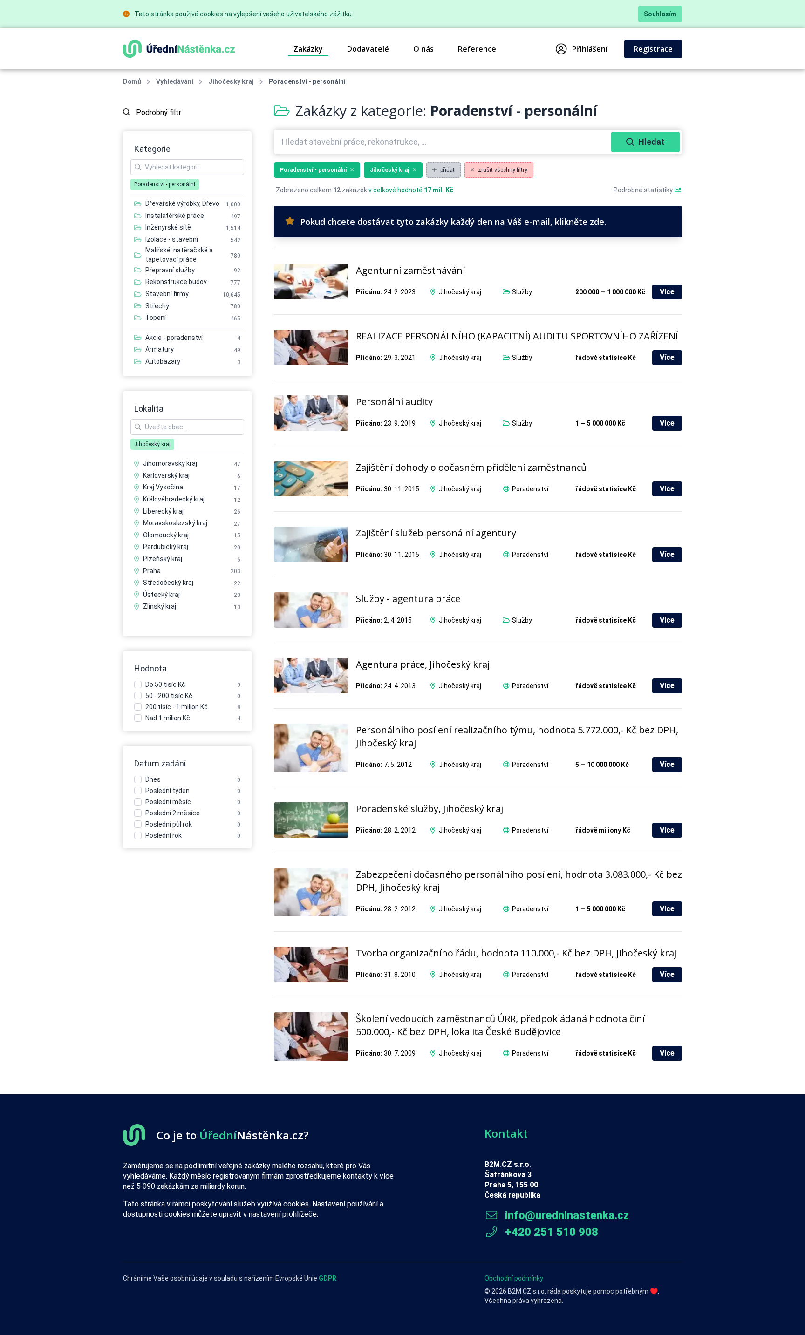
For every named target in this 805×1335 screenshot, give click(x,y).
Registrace (653, 49)
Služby (522, 292)
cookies (296, 1203)
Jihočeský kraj (231, 81)
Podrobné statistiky (644, 190)
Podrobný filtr (157, 112)
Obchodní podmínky (513, 1278)
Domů (132, 81)
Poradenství (530, 489)
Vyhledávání (174, 81)
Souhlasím (660, 14)
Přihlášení (589, 49)
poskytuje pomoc (588, 1291)
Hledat (651, 142)
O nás (423, 49)
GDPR (327, 1278)
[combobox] (443, 142)
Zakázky (308, 49)
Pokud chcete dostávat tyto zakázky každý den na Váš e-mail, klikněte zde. (453, 221)
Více (667, 291)
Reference (477, 49)
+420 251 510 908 (550, 1232)
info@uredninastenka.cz (565, 1215)
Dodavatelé (368, 49)
